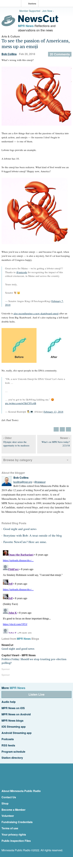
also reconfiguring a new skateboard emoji (36, 313)
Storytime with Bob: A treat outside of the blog (32, 535)
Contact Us (9, 797)
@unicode (21, 272)
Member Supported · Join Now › (36, 11)
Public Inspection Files (16, 841)
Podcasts (8, 739)
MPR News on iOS (13, 708)
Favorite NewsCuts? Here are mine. (25, 542)
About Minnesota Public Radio (21, 791)
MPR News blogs (12, 720)
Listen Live (36, 694)
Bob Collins (9, 54)
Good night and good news (19, 529)
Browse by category (17, 460)
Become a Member (13, 810)
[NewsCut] (38, 21)
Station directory (12, 758)
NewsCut (7, 645)
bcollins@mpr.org (22, 482)
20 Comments (60, 54)
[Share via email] (68, 429)
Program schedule (13, 752)
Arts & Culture (11, 36)
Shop (5, 803)
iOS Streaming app (14, 727)
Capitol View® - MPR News (19, 655)
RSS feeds (8, 745)
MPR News (26, 26)
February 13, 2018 (53, 411)
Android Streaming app (17, 733)
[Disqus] (37, 591)
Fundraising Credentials (17, 822)
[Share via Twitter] (56, 429)
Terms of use (10, 828)
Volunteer (8, 816)
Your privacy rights (14, 834)
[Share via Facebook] (62, 429)
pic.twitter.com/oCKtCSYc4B (20, 403)
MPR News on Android (16, 714)
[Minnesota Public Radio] (11, 4)
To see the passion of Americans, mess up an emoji (36, 43)
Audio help (9, 702)
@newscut (39, 482)
